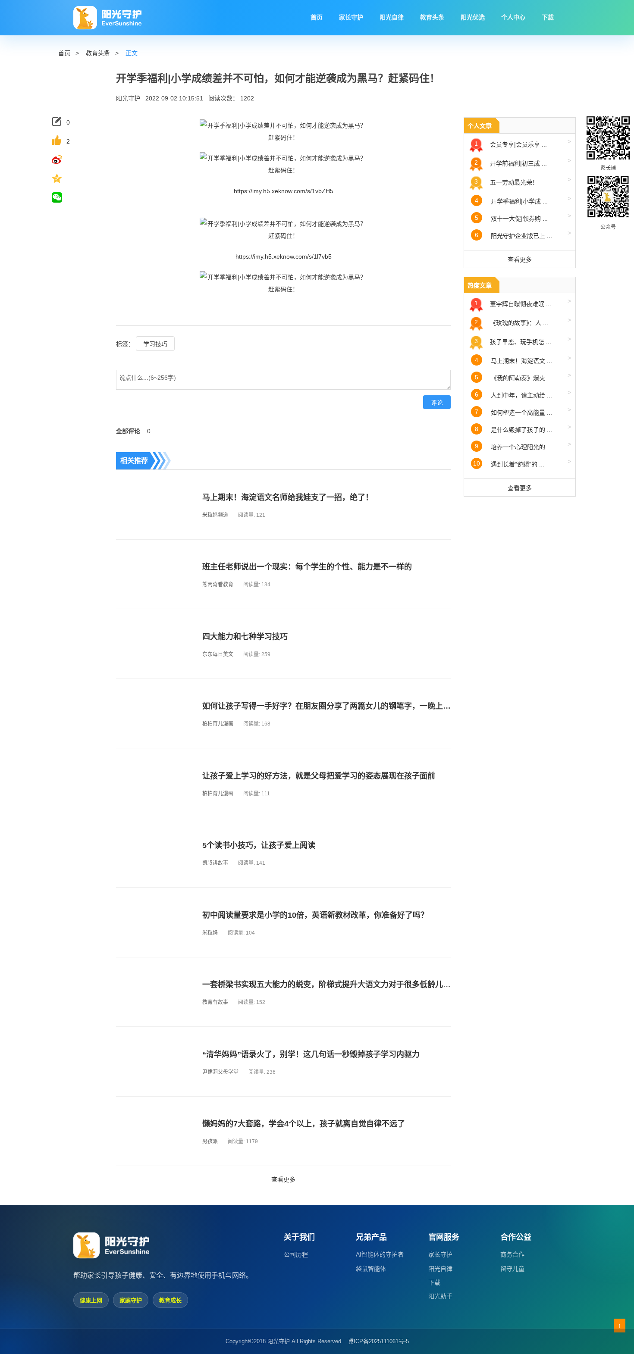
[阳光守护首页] (107, 18)
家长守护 (440, 1254)
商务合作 (512, 1254)
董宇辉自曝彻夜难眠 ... (522, 302)
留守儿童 (512, 1268)
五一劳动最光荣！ (522, 181)
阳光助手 (440, 1296)
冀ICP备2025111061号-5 (378, 1341)
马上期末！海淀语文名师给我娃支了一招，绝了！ (287, 497)
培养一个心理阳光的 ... (523, 445)
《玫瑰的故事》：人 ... (522, 321)
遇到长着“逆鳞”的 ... (522, 463)
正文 (132, 53)
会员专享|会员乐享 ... (522, 143)
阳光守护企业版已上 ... (523, 234)
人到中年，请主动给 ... (523, 394)
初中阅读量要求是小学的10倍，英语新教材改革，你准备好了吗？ (315, 915)
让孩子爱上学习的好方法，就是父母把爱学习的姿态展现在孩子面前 (318, 776)
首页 (64, 53)
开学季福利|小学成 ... (523, 200)
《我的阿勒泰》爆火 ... (523, 376)
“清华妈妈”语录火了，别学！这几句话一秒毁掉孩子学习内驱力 (311, 1054)
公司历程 (296, 1254)
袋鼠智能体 (371, 1268)
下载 (434, 1282)
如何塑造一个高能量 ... (523, 411)
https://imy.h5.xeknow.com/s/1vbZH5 (283, 191)
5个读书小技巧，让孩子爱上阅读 (258, 845)
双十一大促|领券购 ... (523, 217)
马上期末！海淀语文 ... (523, 359)
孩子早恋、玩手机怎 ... (522, 340)
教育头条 (98, 53)
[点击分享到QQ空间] (64, 178)
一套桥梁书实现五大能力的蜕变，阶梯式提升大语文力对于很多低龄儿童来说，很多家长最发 (361, 984)
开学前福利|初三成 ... (522, 162)
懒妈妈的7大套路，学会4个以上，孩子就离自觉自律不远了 (303, 1123)
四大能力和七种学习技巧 (245, 636)
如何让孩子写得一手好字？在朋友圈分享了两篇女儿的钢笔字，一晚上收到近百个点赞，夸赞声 (365, 706)
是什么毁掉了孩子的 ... (523, 428)
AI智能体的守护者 (380, 1254)
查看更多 (283, 1179)
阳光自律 (440, 1268)
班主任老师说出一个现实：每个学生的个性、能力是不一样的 (307, 567)
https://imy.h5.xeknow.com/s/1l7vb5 (283, 256)
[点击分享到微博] (64, 159)
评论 (437, 402)
